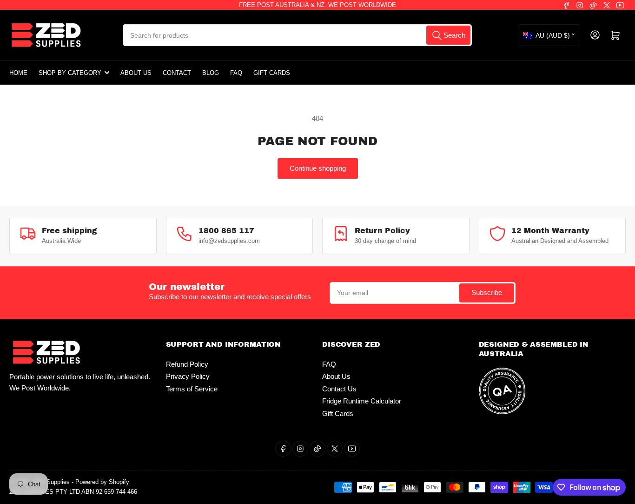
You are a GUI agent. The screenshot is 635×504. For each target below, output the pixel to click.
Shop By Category (70, 72)
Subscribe (486, 292)
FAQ (236, 72)
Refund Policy (187, 364)
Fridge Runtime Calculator (361, 401)
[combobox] (297, 35)
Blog (210, 72)
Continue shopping (318, 168)
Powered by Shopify (102, 481)
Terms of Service (192, 389)
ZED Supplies (51, 481)
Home (18, 72)
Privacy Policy (188, 376)
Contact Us (339, 389)
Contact (177, 72)
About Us (136, 72)
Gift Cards (271, 72)
